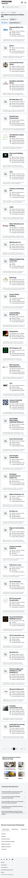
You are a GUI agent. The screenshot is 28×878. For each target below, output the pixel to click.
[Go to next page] (24, 749)
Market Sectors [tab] (15, 829)
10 (14, 748)
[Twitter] (6, 859)
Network (5, 3)
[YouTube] (12, 859)
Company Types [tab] (5, 829)
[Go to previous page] (4, 749)
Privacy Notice (4, 864)
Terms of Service (4, 867)
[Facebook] (4, 859)
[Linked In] (1, 859)
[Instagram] (9, 859)
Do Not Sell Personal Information (7, 869)
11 (16, 748)
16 (21, 748)
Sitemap (2, 872)
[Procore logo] (7, 1)
